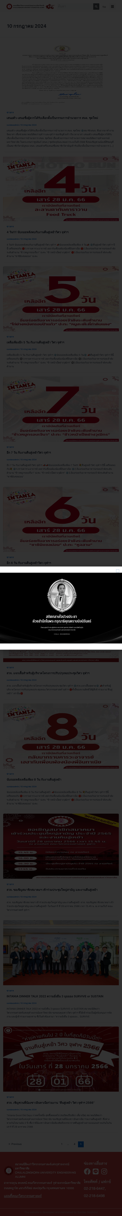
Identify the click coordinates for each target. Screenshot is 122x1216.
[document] (61, 608)
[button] (117, 571)
